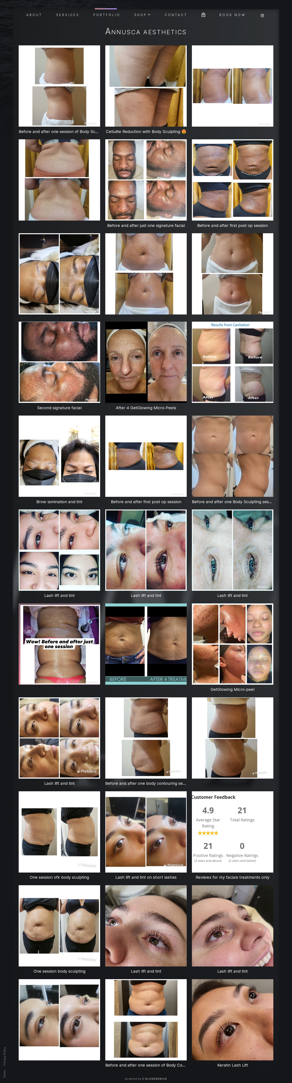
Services (68, 14)
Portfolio (107, 14)
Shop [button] (140, 14)
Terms (4, 1074)
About (34, 14)
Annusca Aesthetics (146, 32)
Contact (176, 14)
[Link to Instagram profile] (262, 14)
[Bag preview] (203, 14)
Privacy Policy (4, 1056)
